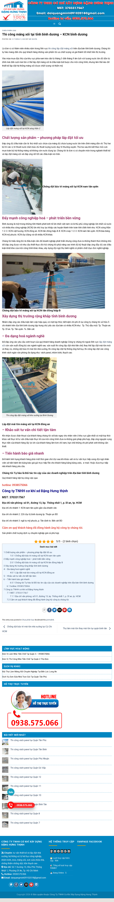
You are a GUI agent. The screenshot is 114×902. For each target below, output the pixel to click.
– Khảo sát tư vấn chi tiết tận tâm (20, 576)
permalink (50, 620)
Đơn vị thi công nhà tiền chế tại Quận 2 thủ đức (25, 659)
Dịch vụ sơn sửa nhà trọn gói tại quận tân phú (24, 676)
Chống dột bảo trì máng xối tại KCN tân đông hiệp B (36, 562)
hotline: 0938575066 (18, 586)
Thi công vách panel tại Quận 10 (25, 795)
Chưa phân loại (9, 30)
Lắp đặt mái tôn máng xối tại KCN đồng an (32, 572)
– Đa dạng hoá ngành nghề (17, 569)
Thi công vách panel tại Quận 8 (25, 813)
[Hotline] (11, 805)
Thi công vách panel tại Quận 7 (25, 822)
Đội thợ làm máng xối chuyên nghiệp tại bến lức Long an (29, 671)
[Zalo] (11, 792)
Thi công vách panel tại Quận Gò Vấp (28, 767)
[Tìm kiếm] (59, 24)
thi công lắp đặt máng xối (60, 48)
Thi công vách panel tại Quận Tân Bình (28, 749)
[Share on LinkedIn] (69, 610)
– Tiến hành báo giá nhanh (17, 579)
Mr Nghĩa (33, 39)
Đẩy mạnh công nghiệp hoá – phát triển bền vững (27, 559)
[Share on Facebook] (49, 610)
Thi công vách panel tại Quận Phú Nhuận (29, 758)
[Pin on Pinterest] (64, 610)
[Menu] (54, 24)
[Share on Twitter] (54, 610)
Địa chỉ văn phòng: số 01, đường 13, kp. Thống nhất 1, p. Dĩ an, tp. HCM (45, 596)
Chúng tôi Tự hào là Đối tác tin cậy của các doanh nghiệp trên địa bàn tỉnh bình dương (52, 582)
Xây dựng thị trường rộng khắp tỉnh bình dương (26, 566)
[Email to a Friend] (59, 610)
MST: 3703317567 (17, 593)
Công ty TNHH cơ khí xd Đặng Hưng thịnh (24, 589)
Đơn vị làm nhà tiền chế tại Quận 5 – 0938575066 (26, 654)
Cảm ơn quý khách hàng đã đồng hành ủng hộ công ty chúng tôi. (38, 599)
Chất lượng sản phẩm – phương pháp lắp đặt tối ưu (28, 552)
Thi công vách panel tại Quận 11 (25, 786)
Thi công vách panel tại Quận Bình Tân (28, 804)
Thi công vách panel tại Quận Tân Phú (28, 740)
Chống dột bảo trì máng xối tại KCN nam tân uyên (35, 555)
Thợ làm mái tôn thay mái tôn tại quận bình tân (85, 628)
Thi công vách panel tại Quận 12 (25, 777)
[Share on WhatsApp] (44, 610)
